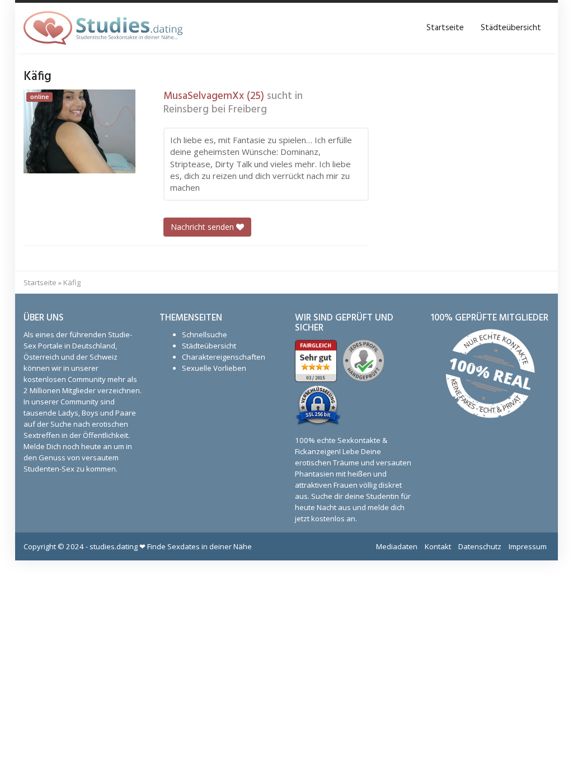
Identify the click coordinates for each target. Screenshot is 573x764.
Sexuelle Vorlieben (214, 368)
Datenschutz (479, 546)
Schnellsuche (204, 334)
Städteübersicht (511, 28)
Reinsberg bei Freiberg (215, 109)
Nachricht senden (203, 226)
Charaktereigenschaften (223, 357)
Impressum (528, 546)
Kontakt (438, 546)
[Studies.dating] (103, 28)
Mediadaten (396, 546)
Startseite (445, 28)
